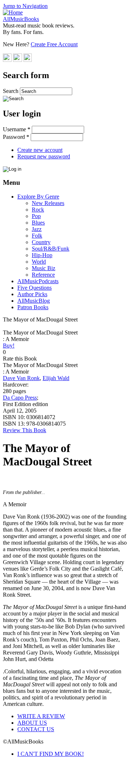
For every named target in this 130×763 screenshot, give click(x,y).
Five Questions (34, 288)
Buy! (8, 345)
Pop (36, 216)
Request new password (43, 156)
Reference (43, 275)
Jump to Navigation (25, 6)
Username (16, 129)
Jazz (37, 229)
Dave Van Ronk (21, 378)
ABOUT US (32, 723)
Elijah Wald (56, 378)
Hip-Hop (42, 255)
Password (16, 137)
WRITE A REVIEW (41, 716)
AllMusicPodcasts (37, 281)
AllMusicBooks (21, 19)
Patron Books (32, 307)
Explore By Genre (38, 196)
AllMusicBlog (33, 301)
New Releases (48, 203)
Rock (38, 209)
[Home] (13, 12)
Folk (37, 236)
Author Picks (32, 294)
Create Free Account (54, 44)
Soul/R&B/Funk (50, 249)
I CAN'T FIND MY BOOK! (50, 754)
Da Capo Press (20, 398)
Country (41, 242)
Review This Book (24, 430)
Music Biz (43, 268)
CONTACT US (35, 729)
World (39, 262)
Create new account (39, 150)
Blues (38, 222)
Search (11, 91)
